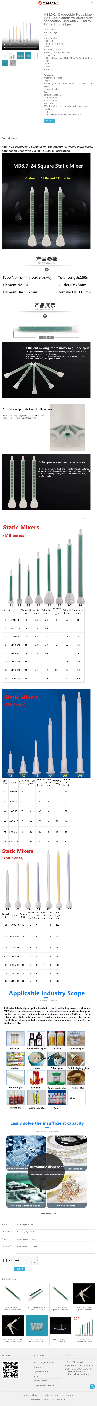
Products (47, 1395)
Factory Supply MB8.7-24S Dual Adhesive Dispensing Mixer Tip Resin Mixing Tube (36, 1340)
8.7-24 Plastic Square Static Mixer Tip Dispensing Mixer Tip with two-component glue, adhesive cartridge (60, 1308)
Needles (37, 1376)
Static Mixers (39, 1367)
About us (36, 1395)
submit (20, 1269)
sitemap (70, 1395)
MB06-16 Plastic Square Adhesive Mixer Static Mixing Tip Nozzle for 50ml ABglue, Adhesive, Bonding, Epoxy (84, 1308)
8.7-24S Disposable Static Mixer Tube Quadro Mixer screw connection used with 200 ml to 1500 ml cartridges (36, 1308)
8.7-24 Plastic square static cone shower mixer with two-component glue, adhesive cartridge (13, 1308)
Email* (5, 1224)
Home (26, 1395)
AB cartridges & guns (43, 1362)
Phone (5, 1239)
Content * (6, 1246)
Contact (59, 1395)
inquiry (49, 120)
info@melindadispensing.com (81, 1365)
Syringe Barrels (41, 1380)
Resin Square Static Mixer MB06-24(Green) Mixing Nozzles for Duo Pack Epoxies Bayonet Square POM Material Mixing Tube (60, 1340)
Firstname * (7, 1231)
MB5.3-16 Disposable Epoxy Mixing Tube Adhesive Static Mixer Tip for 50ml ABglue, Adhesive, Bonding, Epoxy (12, 1340)
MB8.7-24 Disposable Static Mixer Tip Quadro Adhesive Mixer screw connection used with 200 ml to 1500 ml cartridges (84, 1340)
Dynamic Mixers (41, 1371)
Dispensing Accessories (44, 1385)
